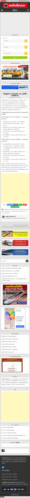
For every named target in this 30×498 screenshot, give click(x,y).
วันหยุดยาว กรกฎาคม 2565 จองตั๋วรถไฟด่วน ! (15, 95)
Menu (16, 10)
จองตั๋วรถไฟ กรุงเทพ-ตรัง (8, 352)
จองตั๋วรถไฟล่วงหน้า (13, 209)
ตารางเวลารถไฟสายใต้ (7, 427)
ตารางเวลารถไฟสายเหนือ (8, 430)
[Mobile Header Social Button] (2, 10)
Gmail (25, 204)
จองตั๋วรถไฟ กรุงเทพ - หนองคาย (9, 479)
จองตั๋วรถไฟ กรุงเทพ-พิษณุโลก (9, 336)
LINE (21, 204)
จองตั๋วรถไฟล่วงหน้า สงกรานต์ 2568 (10, 271)
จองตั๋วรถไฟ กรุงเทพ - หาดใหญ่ (9, 476)
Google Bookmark (15, 206)
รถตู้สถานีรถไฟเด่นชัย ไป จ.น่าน (9, 276)
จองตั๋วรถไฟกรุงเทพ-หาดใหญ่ (9, 346)
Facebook (16, 204)
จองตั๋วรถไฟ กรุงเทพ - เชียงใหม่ (9, 474)
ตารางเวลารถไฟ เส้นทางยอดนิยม (10, 438)
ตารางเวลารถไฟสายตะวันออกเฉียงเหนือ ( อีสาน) (14, 435)
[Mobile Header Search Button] (28, 10)
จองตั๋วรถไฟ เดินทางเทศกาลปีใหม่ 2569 (11, 268)
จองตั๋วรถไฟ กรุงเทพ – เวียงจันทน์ (10, 273)
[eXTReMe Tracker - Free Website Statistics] (3, 451)
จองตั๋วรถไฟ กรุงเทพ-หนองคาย (9, 341)
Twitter (10, 204)
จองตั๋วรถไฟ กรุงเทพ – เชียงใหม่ (9, 349)
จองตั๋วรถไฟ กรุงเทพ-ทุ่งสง (8, 344)
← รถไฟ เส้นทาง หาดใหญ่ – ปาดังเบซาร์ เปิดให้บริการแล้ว (15, 227)
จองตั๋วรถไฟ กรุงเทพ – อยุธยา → (21, 225)
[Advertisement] (15, 24)
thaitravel (12, 97)
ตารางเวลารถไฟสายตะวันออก (9, 433)
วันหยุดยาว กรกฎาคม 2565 (11, 211)
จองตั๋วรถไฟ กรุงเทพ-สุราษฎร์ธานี (10, 339)
